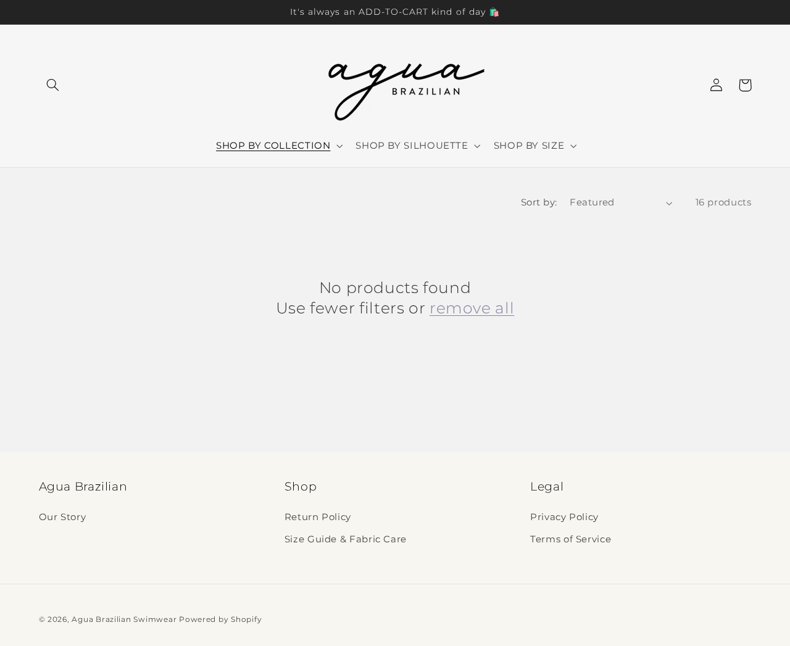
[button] (53, 85)
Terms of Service (570, 539)
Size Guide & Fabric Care (346, 539)
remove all (472, 308)
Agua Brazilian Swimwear (124, 619)
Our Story (62, 517)
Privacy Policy (564, 517)
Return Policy (318, 517)
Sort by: (539, 202)
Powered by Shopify (220, 619)
